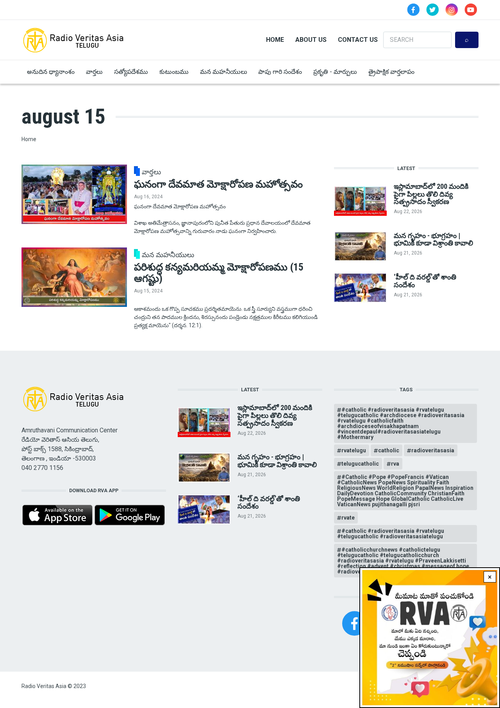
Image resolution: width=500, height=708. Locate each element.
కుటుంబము (174, 71)
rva (395, 464)
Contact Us (358, 39)
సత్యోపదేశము (131, 71)
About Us (311, 39)
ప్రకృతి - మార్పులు (335, 71)
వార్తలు (94, 71)
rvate (348, 517)
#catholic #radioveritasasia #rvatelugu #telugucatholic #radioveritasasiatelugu (390, 534)
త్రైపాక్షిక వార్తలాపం (391, 71)
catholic (388, 450)
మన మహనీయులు (223, 71)
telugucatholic (360, 464)
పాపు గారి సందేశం (280, 71)
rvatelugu (353, 450)
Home (275, 39)
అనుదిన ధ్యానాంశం (51, 71)
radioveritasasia (432, 450)
